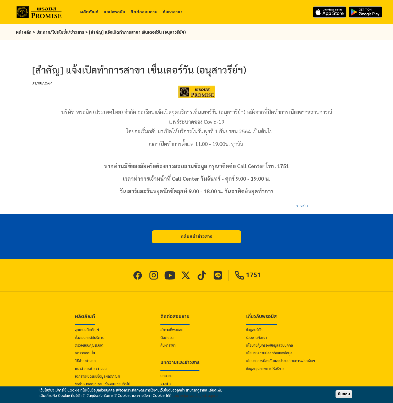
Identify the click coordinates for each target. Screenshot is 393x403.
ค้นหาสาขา (173, 12)
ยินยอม (344, 394)
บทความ (166, 376)
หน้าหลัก (24, 32)
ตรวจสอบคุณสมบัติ (89, 345)
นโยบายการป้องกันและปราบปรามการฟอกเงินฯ (280, 361)
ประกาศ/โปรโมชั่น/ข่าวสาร (60, 32)
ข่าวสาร (302, 205)
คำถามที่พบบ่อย (171, 330)
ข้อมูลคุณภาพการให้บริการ (265, 368)
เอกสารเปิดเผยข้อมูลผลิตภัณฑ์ (97, 376)
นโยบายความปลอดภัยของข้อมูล (269, 353)
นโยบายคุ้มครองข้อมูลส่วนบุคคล (269, 345)
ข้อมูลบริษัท (254, 330)
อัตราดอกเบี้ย (85, 353)
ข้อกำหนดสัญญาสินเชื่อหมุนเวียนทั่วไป (102, 384)
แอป (114, 12)
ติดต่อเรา (167, 337)
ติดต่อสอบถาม (143, 12)
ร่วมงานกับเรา (256, 337)
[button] (196, 236)
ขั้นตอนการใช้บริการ (89, 337)
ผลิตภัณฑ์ (89, 12)
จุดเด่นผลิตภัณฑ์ (87, 330)
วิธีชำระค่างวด (85, 361)
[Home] (38, 12)
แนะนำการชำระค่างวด (91, 368)
